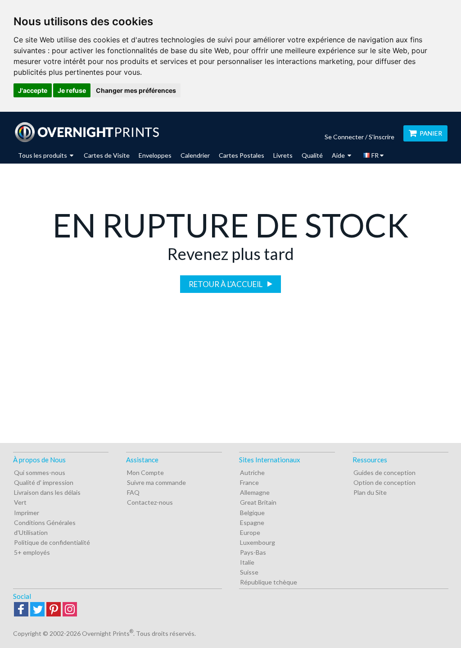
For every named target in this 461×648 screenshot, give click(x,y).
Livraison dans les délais (47, 492)
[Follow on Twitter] (37, 610)
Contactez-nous (150, 502)
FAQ (133, 492)
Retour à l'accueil (226, 284)
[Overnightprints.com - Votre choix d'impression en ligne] (87, 132)
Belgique (252, 512)
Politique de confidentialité (52, 542)
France (249, 482)
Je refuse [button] (72, 90)
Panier (431, 133)
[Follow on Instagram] (70, 610)
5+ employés (32, 552)
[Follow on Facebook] (21, 610)
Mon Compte (145, 472)
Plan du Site (370, 492)
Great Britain (258, 502)
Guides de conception (384, 472)
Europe (250, 532)
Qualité (312, 155)
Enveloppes (155, 155)
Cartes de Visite (107, 155)
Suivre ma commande (156, 482)
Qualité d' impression (43, 482)
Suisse (249, 572)
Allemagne (255, 492)
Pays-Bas (253, 552)
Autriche (252, 472)
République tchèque (268, 582)
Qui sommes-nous (39, 472)
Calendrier (195, 155)
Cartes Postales (241, 155)
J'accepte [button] (32, 90)
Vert (20, 502)
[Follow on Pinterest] (53, 610)
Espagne (252, 522)
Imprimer (26, 512)
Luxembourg (257, 542)
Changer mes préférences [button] (136, 90)
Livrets (283, 155)
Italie (247, 562)
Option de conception (384, 482)
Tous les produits (43, 155)
